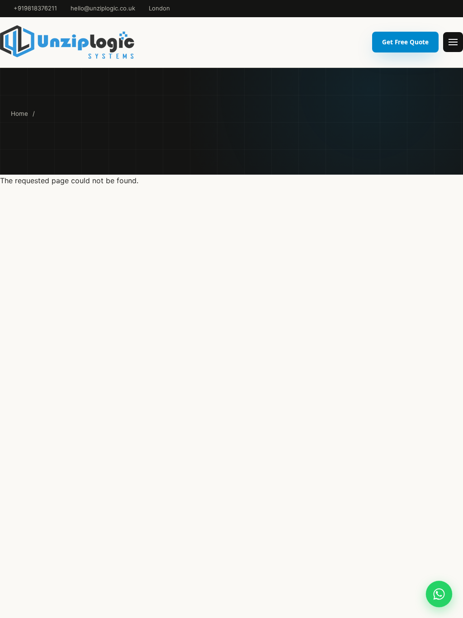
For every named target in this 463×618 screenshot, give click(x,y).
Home (19, 113)
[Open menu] (453, 42)
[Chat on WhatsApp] (439, 594)
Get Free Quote (405, 42)
